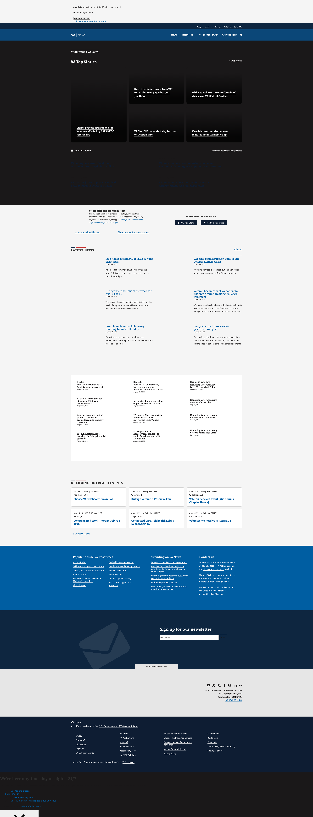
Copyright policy (214, 750)
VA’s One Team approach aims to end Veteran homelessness (217, 260)
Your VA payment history (120, 578)
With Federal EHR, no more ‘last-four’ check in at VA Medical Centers (214, 94)
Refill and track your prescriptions (88, 566)
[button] (89, 21)
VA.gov (79, 735)
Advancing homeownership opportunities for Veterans (147, 402)
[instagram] (229, 685)
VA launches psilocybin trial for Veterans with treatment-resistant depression (184, 184)
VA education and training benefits (124, 566)
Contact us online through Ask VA (214, 581)
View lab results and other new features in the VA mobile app (210, 133)
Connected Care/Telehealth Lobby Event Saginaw (152, 522)
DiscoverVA (81, 744)
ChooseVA (80, 740)
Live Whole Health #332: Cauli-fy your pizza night (129, 260)
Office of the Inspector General (178, 737)
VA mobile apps (116, 574)
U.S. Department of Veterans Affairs (118, 726)
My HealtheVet (79, 562)
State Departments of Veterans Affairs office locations (87, 580)
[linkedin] (235, 685)
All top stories (235, 60)
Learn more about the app (87, 232)
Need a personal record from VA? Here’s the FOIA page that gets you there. (153, 92)
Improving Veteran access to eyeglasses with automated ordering (169, 577)
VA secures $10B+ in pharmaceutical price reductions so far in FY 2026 (93, 184)
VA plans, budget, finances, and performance (178, 743)
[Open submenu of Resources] (194, 35)
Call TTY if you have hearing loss (33, 800)
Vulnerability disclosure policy (221, 746)
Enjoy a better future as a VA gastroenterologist (211, 327)
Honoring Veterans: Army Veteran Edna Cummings (203, 416)
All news (238, 249)
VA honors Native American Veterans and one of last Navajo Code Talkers (148, 417)
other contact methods (213, 569)
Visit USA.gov (128, 762)
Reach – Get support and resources (120, 584)
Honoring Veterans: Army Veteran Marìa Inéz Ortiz (203, 431)
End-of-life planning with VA (164, 582)
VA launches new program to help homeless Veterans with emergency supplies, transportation (190, 164)
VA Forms (124, 733)
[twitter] (213, 685)
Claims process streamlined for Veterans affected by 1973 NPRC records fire (95, 131)
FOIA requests (213, 733)
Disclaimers (212, 737)
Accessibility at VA (128, 750)
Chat (21, 797)
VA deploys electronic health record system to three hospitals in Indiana (93, 164)
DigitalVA (80, 748)
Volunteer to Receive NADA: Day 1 (210, 521)
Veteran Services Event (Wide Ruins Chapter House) (211, 500)
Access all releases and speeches (227, 150)
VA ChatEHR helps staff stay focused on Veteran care (155, 133)
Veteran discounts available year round (169, 562)
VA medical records (117, 570)
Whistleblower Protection (175, 733)
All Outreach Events (81, 533)
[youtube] (208, 685)
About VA (124, 742)
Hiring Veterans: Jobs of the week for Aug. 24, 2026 (129, 292)
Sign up (223, 637)
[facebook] (224, 685)
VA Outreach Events (85, 753)
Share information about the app (133, 232)
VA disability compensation (121, 562)
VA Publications (127, 737)
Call (20, 790)
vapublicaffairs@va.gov (212, 594)
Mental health (79, 574)
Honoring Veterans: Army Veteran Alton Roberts (203, 401)
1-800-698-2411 (233, 700)
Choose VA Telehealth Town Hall (93, 499)
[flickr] (240, 685)
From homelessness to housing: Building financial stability (125, 327)
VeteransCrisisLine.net (31, 806)
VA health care (79, 585)
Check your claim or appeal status (88, 570)
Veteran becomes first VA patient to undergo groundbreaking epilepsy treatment (216, 294)
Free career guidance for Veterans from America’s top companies (169, 588)
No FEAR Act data (128, 755)
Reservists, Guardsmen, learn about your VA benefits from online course (148, 387)
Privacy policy (170, 753)
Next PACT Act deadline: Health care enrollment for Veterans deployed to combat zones (168, 569)
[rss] (219, 685)
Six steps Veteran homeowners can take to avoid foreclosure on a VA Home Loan (146, 435)
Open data (212, 742)
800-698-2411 (208, 565)
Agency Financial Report (175, 749)
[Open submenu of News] (178, 35)
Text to (12, 794)
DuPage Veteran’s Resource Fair (151, 499)
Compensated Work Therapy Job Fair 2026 (96, 522)
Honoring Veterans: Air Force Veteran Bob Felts (202, 386)
